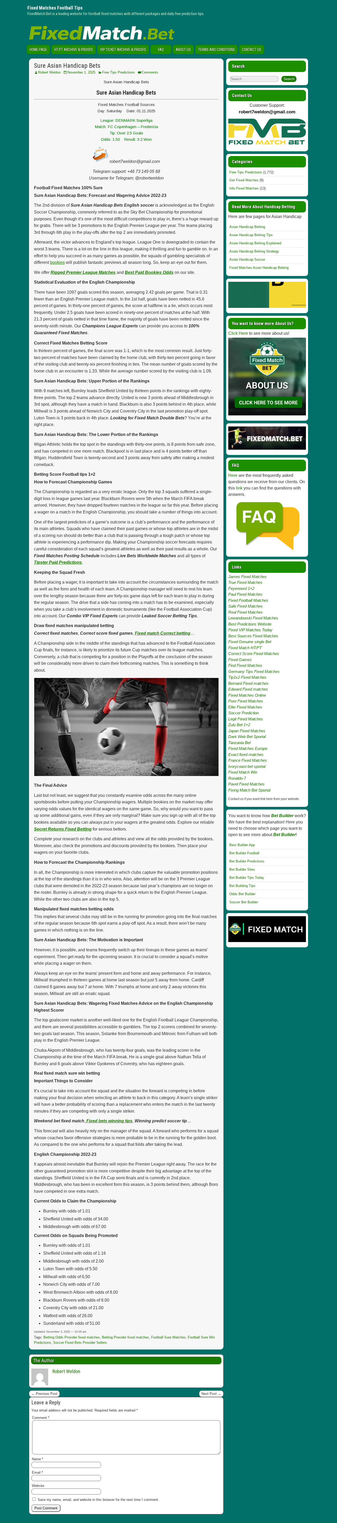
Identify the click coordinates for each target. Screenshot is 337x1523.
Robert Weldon (49, 72)
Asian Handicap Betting (247, 227)
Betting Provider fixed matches (125, 1337)
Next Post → (211, 1394)
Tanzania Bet (239, 742)
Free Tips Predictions (118, 72)
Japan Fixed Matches (246, 731)
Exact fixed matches (246, 754)
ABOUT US (183, 49)
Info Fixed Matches (244, 188)
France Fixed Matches (247, 760)
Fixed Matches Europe (247, 748)
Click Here (238, 333)
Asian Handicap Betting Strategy (254, 251)
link (239, 488)
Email (37, 1473)
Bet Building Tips (242, 886)
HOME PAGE (38, 49)
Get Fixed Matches (244, 180)
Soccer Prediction (243, 713)
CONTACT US (251, 49)
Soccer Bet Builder (243, 902)
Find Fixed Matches (245, 665)
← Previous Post (44, 1394)
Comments (150, 72)
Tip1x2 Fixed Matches (247, 677)
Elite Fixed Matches (245, 707)
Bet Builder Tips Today (246, 878)
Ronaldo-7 (237, 778)
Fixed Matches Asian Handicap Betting (259, 268)
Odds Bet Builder (242, 894)
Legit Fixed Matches (245, 719)
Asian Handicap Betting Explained (255, 243)
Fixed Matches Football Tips (55, 8)
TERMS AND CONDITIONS (216, 49)
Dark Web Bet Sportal (247, 736)
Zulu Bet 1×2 (239, 724)
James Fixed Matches (247, 576)
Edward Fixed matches (248, 689)
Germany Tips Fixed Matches (254, 671)
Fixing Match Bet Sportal (249, 790)
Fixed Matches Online (247, 695)
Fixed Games (240, 659)
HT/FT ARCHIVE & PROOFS (73, 49)
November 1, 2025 (81, 72)
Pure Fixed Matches (245, 701)
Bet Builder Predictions (246, 861)
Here (232, 475)
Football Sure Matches (168, 1337)
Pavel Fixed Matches (246, 784)
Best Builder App (242, 845)
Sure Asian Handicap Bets (67, 65)
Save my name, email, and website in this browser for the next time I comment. (98, 1500)
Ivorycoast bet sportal (246, 766)
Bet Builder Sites (242, 869)
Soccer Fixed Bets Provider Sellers (80, 1343)
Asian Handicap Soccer (247, 259)
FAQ (161, 49)
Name (37, 1459)
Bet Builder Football (244, 853)
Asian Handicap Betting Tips (251, 235)
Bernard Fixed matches (248, 683)
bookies (57, 262)
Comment (40, 1418)
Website (38, 1486)
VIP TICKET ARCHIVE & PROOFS (123, 49)
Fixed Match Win (242, 772)
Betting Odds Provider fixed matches (71, 1337)
